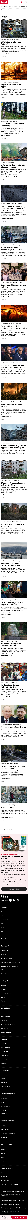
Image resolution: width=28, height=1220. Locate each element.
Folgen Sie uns (4, 900)
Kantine (3, 1153)
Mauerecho (4, 1055)
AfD (2, 970)
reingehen (4, 1063)
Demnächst (4, 1098)
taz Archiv (4, 1137)
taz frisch (3, 1079)
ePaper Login (5, 1181)
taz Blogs (3, 1126)
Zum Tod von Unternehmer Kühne (10, 962)
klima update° (5, 1052)
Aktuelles (3, 986)
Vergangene (4, 1110)
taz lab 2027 (4, 1114)
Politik (3, 912)
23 (11, 829)
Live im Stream (5, 1106)
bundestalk (4, 1044)
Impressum (12, 1208)
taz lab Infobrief (5, 1087)
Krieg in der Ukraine (6, 958)
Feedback (4, 1173)
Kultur (2, 923)
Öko (2, 916)
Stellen (3, 997)
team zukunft (4, 1075)
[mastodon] (10, 901)
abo (2, 1013)
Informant (17, 1204)
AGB (17, 1208)
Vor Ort (3, 1102)
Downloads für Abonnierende (9, 1184)
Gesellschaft (4, 920)
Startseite (3, 9)
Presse (3, 1001)
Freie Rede (4, 1059)
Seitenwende (23, 1208)
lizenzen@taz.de (4, 1195)
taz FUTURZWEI (5, 1130)
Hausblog (4, 989)
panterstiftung (5, 1028)
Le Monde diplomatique (8, 1134)
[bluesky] (14, 901)
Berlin (2, 931)
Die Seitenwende (6, 993)
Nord (2, 935)
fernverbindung (5, 1048)
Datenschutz (4, 1208)
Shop (2, 1157)
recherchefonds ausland (8, 1024)
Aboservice (4, 1177)
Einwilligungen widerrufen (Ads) (10, 1212)
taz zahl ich (4, 1021)
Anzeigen (3, 1161)
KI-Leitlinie (11, 1204)
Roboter (3, 955)
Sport (2, 927)
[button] (26, 2)
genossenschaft (5, 1017)
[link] (5, 6)
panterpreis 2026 (6, 1032)
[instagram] (18, 901)
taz (5, 896)
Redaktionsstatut (12, 1200)
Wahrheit (3, 939)
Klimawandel (4, 951)
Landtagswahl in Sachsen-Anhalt (10, 966)
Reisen (3, 1149)
